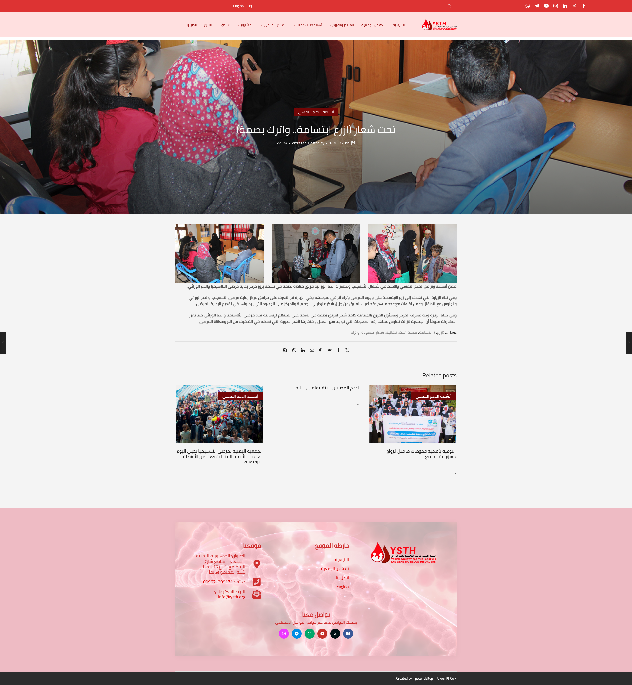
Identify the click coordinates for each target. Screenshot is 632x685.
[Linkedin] (565, 6)
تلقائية (391, 332)
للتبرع (253, 6)
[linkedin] (303, 350)
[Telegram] (537, 6)
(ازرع (440, 332)
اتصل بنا (191, 25)
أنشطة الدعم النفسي (316, 112)
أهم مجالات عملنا (309, 25)
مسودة (367, 332)
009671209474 (218, 582)
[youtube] (546, 6)
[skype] (286, 350)
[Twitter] (574, 6)
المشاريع (247, 25)
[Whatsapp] (527, 6)
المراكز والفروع (343, 25)
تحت (402, 332)
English (238, 6)
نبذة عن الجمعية (373, 25)
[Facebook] (584, 6)
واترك (355, 332)
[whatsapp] (294, 350)
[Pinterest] (320, 350)
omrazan (299, 143)
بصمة (412, 332)
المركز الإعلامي (275, 25)
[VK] (329, 350)
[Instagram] (555, 6)
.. (447, 332)
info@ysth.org (231, 597)
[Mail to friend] (312, 350)
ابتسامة (425, 332)
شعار (380, 332)
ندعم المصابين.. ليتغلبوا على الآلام (327, 387)
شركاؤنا (225, 25)
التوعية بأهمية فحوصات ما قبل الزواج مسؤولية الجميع (421, 454)
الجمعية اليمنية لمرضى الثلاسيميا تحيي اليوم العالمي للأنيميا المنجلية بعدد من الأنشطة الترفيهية (220, 456)
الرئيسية (399, 25)
